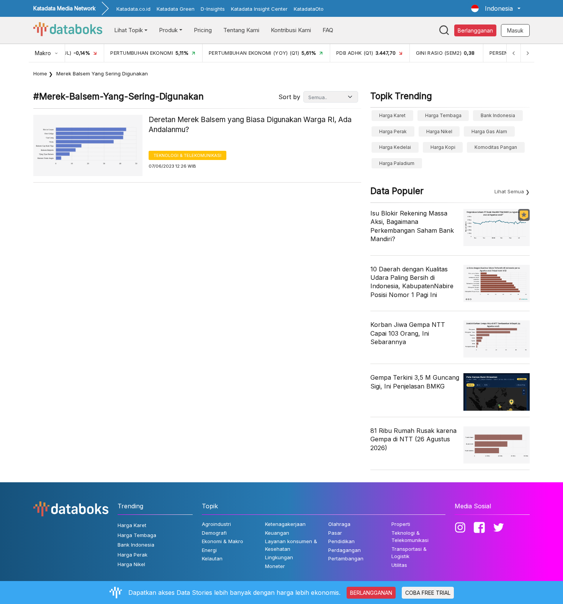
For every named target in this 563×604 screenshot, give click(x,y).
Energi (209, 550)
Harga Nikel (439, 131)
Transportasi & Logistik (409, 553)
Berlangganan (475, 30)
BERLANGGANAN (371, 592)
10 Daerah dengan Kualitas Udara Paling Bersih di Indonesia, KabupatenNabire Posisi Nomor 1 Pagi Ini (411, 282)
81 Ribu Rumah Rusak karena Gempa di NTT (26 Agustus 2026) (413, 439)
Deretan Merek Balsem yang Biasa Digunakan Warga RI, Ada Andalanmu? (250, 124)
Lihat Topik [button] (128, 30)
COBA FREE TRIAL (427, 592)
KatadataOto (309, 9)
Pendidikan (341, 541)
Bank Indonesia (498, 115)
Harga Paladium (396, 163)
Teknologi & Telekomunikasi (187, 155)
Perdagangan (344, 550)
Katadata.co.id (133, 9)
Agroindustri (216, 524)
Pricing (203, 30)
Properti (400, 524)
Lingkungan (279, 557)
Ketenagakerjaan (285, 524)
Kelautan (212, 558)
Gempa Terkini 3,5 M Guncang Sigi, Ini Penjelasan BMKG (414, 382)
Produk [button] (168, 30)
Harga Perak (393, 131)
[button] (496, 8)
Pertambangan (345, 558)
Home (40, 73)
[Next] (527, 53)
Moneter (275, 566)
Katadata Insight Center (259, 9)
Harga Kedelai (395, 147)
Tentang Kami (241, 30)
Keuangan (277, 533)
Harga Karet (392, 115)
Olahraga (339, 524)
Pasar (335, 533)
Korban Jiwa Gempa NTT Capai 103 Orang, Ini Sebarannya (407, 333)
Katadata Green (176, 9)
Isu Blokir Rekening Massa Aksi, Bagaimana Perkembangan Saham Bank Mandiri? (412, 226)
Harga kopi (442, 147)
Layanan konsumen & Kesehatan (291, 545)
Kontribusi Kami (291, 30)
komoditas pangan (496, 147)
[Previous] (513, 53)
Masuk (515, 30)
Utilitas (399, 565)
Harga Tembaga (443, 115)
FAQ (327, 30)
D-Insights (213, 9)
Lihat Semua (509, 191)
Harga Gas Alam (489, 131)
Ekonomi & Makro (222, 541)
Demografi (214, 533)
